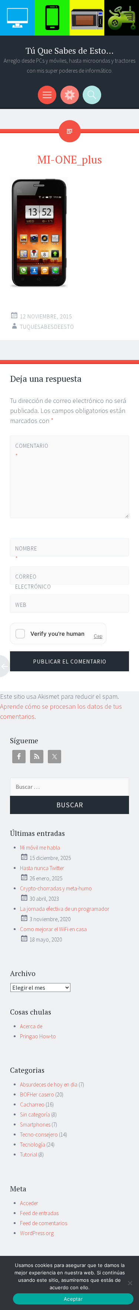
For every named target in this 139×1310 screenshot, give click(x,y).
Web (21, 604)
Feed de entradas (39, 1213)
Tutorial (28, 1154)
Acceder (29, 1203)
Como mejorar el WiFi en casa (53, 929)
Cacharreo (32, 1104)
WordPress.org (37, 1233)
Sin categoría (35, 1114)
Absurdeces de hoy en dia (48, 1084)
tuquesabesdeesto (47, 326)
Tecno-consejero (39, 1134)
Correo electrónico (27, 586)
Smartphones (35, 1124)
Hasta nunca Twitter (42, 867)
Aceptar (73, 1299)
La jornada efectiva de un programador (64, 908)
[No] (129, 1283)
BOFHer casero (37, 1094)
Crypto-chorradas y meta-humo (56, 888)
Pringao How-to (38, 1036)
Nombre (26, 553)
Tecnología (32, 1144)
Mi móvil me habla (40, 847)
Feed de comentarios (43, 1223)
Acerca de (31, 1026)
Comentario (27, 450)
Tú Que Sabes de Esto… (70, 50)
